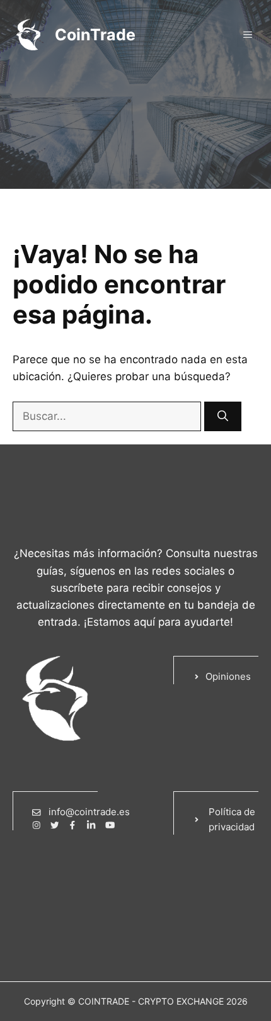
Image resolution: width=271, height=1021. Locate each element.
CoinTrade (95, 34)
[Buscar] (222, 417)
